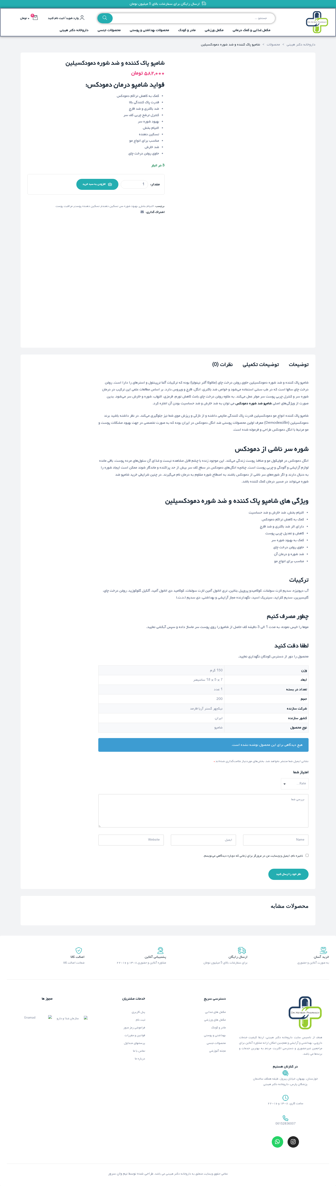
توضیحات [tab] (299, 365)
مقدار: (155, 184)
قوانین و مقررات (135, 1035)
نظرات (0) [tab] (222, 365)
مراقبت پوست (64, 206)
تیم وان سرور (118, 1173)
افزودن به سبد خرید (94, 184)
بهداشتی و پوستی (215, 1035)
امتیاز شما (301, 772)
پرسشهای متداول (134, 1043)
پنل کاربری (138, 1012)
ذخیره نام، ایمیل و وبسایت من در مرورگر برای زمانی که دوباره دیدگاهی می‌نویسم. (253, 855)
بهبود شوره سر (129, 206)
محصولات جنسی (216, 1043)
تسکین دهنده (109, 206)
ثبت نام (140, 1019)
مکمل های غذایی (215, 1012)
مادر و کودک (218, 1027)
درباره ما (140, 1058)
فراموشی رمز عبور (134, 1027)
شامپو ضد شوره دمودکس (253, 403)
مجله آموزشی (217, 1050)
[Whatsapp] (277, 1142)
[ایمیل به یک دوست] (142, 212)
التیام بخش (146, 206)
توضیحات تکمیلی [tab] (261, 365)
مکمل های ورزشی (215, 1019)
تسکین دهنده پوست (87, 206)
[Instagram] (293, 1142)
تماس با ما (139, 1050)
